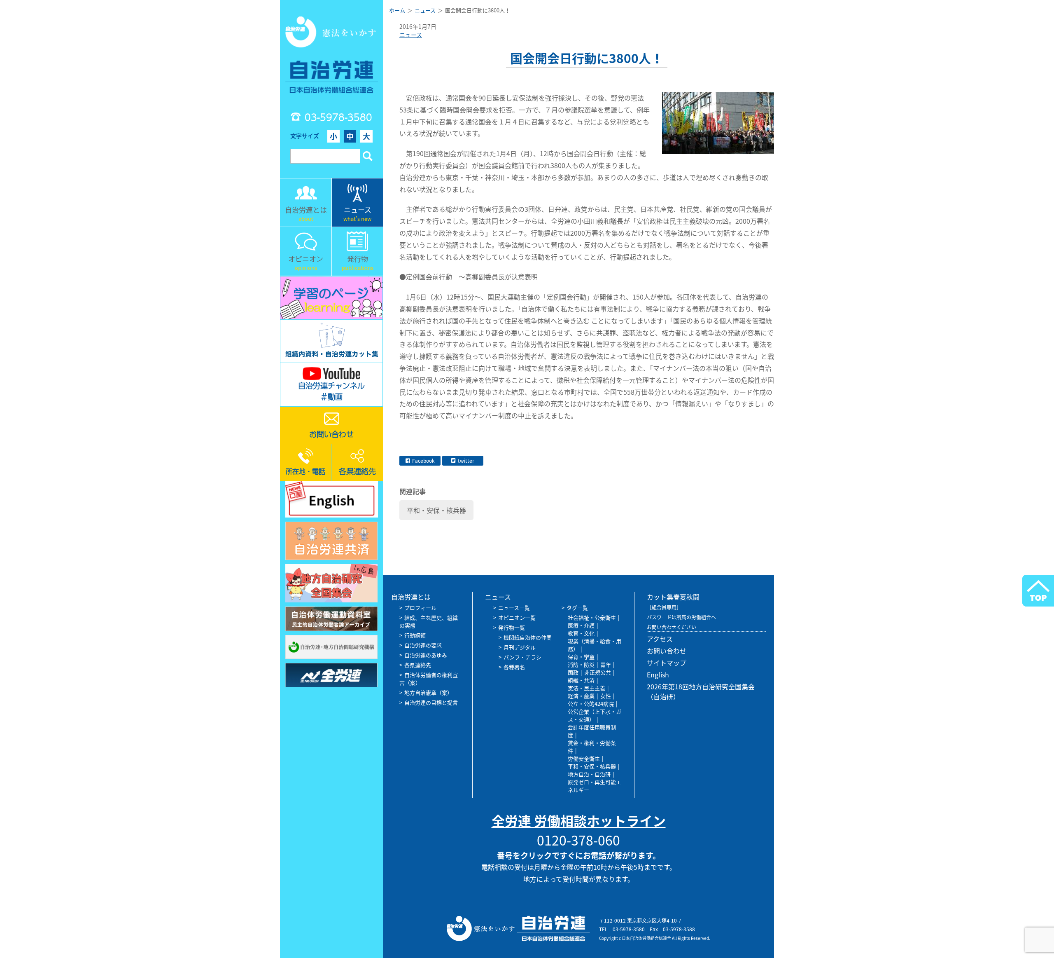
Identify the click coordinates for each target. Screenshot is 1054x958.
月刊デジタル (520, 647)
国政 (573, 672)
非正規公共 (597, 672)
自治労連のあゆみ (425, 655)
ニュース (410, 34)
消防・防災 (581, 664)
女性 (605, 696)
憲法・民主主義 (586, 688)
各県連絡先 (417, 665)
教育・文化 (581, 633)
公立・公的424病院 (591, 703)
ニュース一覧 (514, 607)
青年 (605, 664)
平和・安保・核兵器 (436, 510)
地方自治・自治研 (589, 774)
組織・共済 (581, 680)
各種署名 (514, 667)
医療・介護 (581, 625)
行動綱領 (415, 635)
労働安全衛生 (584, 758)
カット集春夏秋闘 (673, 597)
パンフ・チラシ (522, 657)
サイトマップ (666, 663)
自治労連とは (411, 597)
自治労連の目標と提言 (431, 702)
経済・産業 (581, 696)
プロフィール (420, 607)
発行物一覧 (511, 627)
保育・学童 (581, 657)
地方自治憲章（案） (428, 692)
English (658, 674)
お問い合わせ (666, 651)
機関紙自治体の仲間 (528, 637)
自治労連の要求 (423, 645)
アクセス (660, 639)
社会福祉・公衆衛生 (592, 617)
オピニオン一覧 (517, 617)
